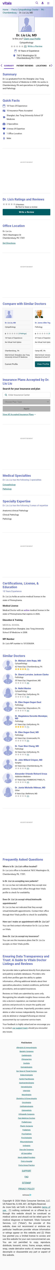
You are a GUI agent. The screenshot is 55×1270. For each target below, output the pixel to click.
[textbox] (26, 395)
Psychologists (26, 1138)
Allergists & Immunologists (26, 1048)
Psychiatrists (27, 1134)
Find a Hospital (26, 1161)
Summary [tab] (9, 66)
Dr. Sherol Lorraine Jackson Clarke (32, 674)
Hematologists (26, 1087)
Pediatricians (27, 1122)
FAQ (26, 1177)
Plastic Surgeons (26, 1126)
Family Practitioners (26, 1079)
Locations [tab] (41, 66)
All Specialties (26, 1153)
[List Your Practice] (42, 3)
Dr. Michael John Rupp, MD (28, 661)
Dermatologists (26, 1067)
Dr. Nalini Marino (23, 688)
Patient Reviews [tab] (25, 66)
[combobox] (26, 395)
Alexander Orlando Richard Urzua (31, 774)
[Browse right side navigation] (48, 3)
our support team (20, 1028)
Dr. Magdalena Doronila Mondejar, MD (31, 717)
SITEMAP (26, 1183)
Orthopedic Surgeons (26, 1114)
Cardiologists (27, 1055)
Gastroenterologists (26, 1083)
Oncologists (26, 1102)
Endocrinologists (26, 1075)
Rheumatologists (26, 1142)
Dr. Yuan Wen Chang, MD (27, 746)
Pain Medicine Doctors (26, 1118)
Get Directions (9, 243)
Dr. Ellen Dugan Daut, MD (27, 732)
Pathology (7, 489)
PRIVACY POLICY (26, 1189)
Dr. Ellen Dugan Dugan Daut (28, 702)
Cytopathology (9, 484)
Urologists (26, 1146)
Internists (26, 1091)
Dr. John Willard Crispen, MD (28, 760)
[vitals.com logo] (7, 3)
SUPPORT (26, 1171)
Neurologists (26, 1095)
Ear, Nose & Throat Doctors (26, 1071)
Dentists (26, 1063)
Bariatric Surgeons (27, 1051)
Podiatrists (26, 1130)
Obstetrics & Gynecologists (26, 1098)
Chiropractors (26, 1059)
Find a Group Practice (26, 1165)
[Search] (37, 3)
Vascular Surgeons (26, 1150)
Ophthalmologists (26, 1106)
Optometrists (27, 1110)
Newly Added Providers (26, 1157)
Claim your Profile (32, 39)
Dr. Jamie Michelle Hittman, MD (30, 788)
